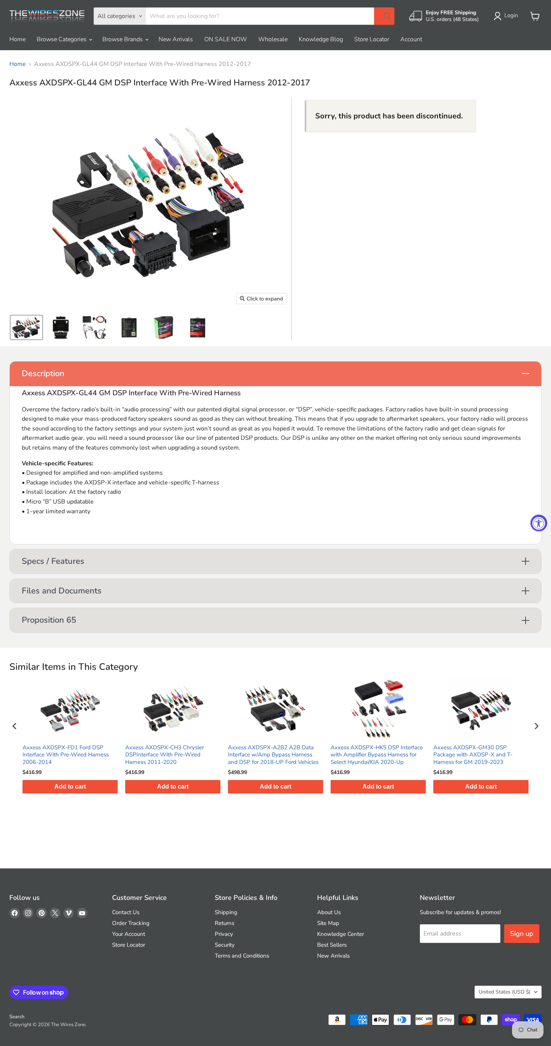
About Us (329, 912)
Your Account (128, 934)
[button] (507, 16)
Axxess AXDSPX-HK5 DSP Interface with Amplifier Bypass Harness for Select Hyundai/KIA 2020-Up (309, 755)
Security (225, 945)
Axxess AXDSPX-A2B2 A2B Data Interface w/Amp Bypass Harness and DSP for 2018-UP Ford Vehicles (205, 755)
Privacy (224, 934)
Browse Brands (123, 39)
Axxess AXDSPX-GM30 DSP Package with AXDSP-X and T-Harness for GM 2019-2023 (405, 755)
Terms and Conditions (242, 955)
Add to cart (105, 786)
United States (504, 991)
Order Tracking (131, 923)
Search (16, 1016)
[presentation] (14, 725)
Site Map (328, 923)
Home (17, 39)
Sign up (521, 933)
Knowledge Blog (321, 39)
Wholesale (272, 39)
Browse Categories (62, 39)
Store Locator (371, 39)
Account (411, 39)
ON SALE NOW (225, 39)
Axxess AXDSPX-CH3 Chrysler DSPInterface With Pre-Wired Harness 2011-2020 (97, 755)
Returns (224, 923)
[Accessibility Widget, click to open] (538, 523)
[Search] (384, 16)
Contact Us (125, 912)
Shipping (226, 912)
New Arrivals (176, 39)
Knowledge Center (340, 934)
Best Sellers (332, 945)
